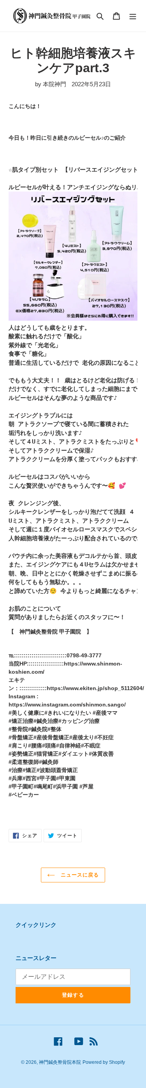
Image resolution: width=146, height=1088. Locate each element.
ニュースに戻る (79, 875)
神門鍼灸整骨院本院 (60, 1062)
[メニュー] (133, 15)
